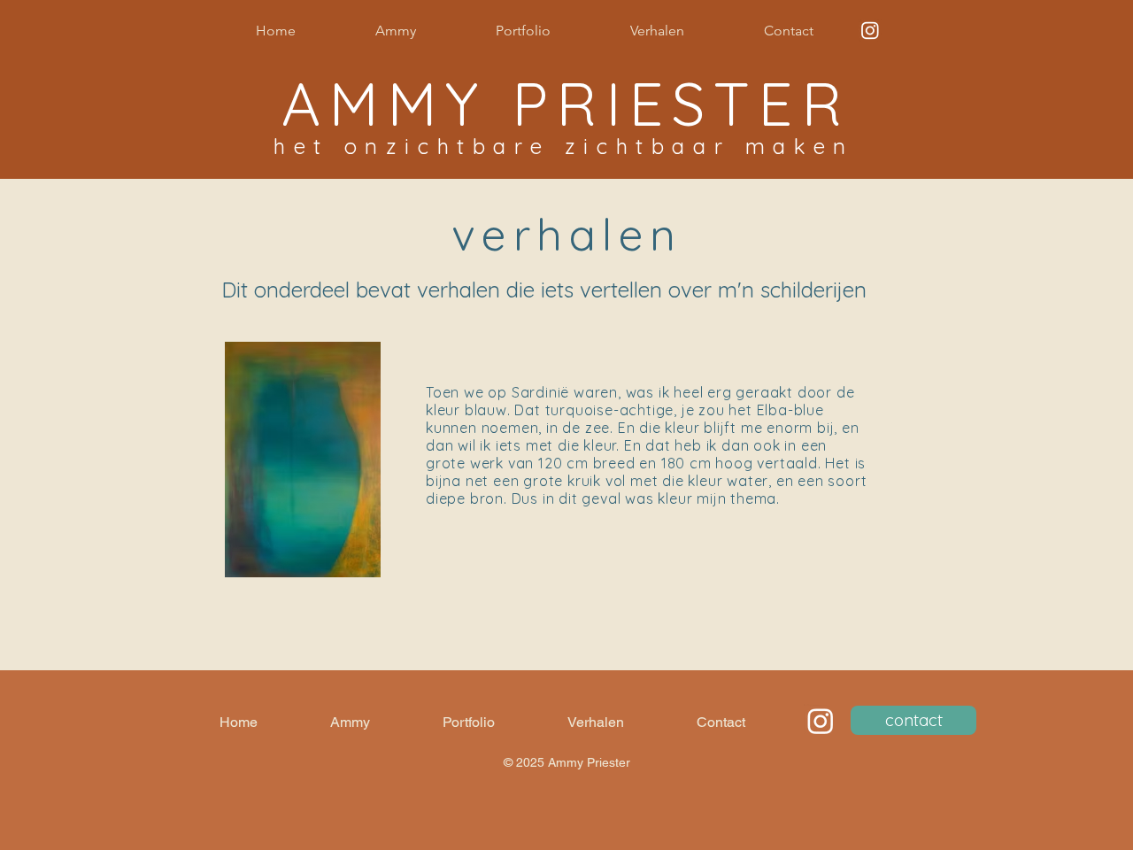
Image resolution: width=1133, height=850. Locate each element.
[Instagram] (870, 30)
